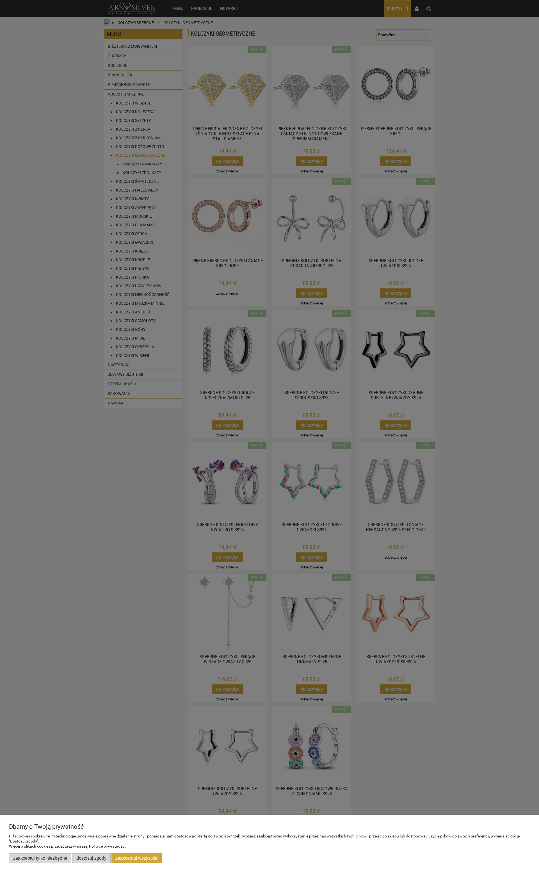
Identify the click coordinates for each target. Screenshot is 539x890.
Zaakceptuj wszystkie (136, 858)
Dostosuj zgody (91, 858)
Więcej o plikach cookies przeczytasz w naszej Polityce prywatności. (67, 846)
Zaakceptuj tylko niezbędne (40, 858)
